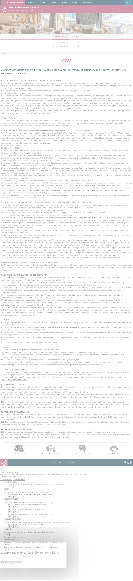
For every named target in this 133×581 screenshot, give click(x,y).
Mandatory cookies (11, 482)
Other (7, 534)
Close (2, 470)
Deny (16, 497)
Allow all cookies (6, 479)
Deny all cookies (19, 479)
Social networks (10, 539)
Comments (8, 529)
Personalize (17, 563)
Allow (11, 487)
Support (7, 544)
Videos (7, 549)
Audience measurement (13, 519)
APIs (6, 490)
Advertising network (11, 500)
